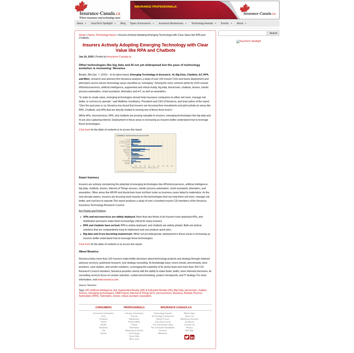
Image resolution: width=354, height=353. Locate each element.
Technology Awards (202, 23)
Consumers (103, 307)
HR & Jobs (134, 339)
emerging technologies (101, 293)
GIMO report (122, 293)
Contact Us (189, 325)
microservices (163, 293)
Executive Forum (163, 322)
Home (82, 35)
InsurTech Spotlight (101, 23)
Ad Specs (189, 322)
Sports (103, 333)
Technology (134, 333)
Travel (103, 322)
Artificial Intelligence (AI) (103, 290)
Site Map (189, 330)
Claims (134, 325)
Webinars (162, 333)
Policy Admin (134, 322)
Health (103, 325)
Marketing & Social (134, 330)
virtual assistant (129, 296)
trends (116, 296)
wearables (145, 296)
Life (103, 330)
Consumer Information (103, 313)
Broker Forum (163, 319)
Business (103, 327)
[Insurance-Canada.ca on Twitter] (186, 339)
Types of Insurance (140, 23)
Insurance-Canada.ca (119, 56)
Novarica (178, 293)
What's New (189, 313)
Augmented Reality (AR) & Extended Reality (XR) (145, 290)
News (80, 23)
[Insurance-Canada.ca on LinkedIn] (192, 339)
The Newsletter (163, 327)
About (240, 23)
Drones (83, 293)
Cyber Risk (134, 336)
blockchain (191, 290)
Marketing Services (189, 319)
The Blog (163, 325)
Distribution (134, 319)
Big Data (179, 290)
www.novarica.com (108, 279)
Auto (103, 316)
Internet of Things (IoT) (142, 293)
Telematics (106, 296)
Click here (84, 129)
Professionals (134, 307)
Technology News (106, 35)
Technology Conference (163, 316)
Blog (123, 23)
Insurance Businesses (171, 23)
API (87, 290)
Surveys (163, 330)
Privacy (189, 327)
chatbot (202, 290)
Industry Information (134, 313)
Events (225, 23)
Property (104, 319)
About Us (189, 316)
